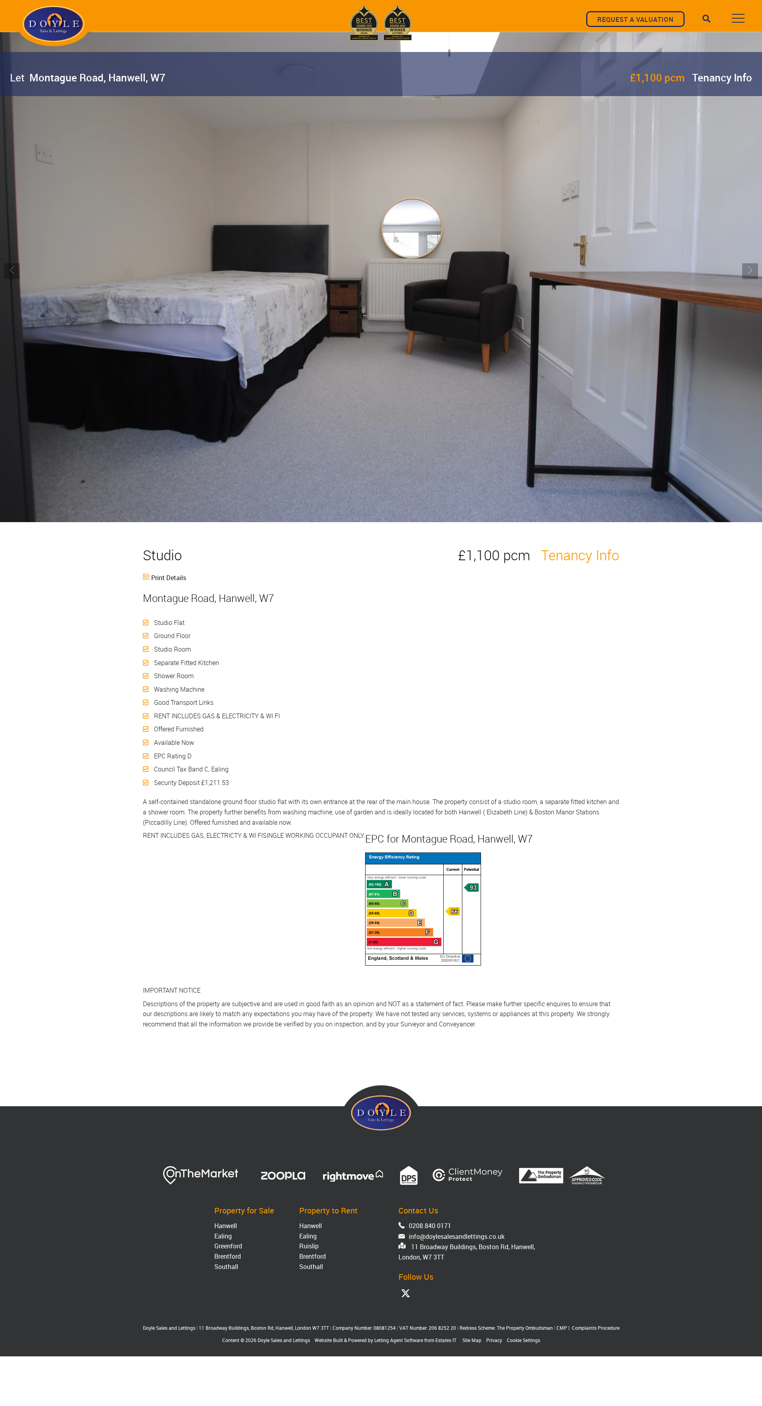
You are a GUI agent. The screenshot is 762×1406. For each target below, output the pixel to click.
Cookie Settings (523, 1340)
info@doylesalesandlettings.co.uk (456, 1236)
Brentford (227, 1256)
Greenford (228, 1246)
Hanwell (225, 1225)
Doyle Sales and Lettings (284, 1340)
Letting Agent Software (398, 1340)
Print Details (168, 577)
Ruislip (309, 1246)
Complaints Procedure (596, 1328)
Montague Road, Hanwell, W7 (87, 77)
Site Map (471, 1340)
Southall (226, 1266)
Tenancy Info (722, 77)
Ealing (223, 1236)
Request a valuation (635, 19)
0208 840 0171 (430, 1225)
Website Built (329, 1340)
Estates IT (445, 1340)
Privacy (494, 1340)
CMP (561, 1328)
